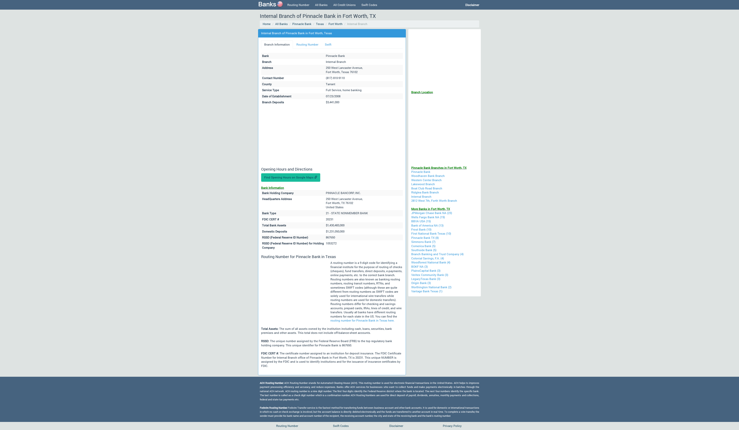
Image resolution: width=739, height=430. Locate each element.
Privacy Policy (452, 426)
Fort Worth (336, 24)
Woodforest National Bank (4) (430, 262)
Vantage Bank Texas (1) (426, 291)
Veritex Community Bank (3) (429, 275)
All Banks (321, 5)
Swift (328, 44)
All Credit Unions (344, 5)
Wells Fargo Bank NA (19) (428, 217)
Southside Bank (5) (423, 250)
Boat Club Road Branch (426, 188)
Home (267, 24)
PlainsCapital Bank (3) (426, 270)
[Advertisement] (332, 136)
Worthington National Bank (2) (431, 287)
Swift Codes (369, 5)
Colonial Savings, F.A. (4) (427, 258)
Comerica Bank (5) (423, 246)
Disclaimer (396, 426)
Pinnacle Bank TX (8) (425, 238)
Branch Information (277, 44)
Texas (320, 24)
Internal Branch (421, 196)
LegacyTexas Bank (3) (425, 279)
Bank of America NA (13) (427, 225)
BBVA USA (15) (421, 221)
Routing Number (298, 5)
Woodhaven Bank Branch (428, 176)
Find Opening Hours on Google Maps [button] (289, 177)
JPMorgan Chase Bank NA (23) (431, 213)
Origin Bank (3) (421, 283)
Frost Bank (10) (421, 229)
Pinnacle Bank (301, 24)
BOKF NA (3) (419, 266)
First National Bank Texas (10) (431, 233)
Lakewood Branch (423, 184)
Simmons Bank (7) (423, 242)
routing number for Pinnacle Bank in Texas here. (362, 320)
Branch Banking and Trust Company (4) (437, 254)
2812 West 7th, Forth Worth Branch (434, 200)
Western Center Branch (426, 180)
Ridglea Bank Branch (425, 192)
